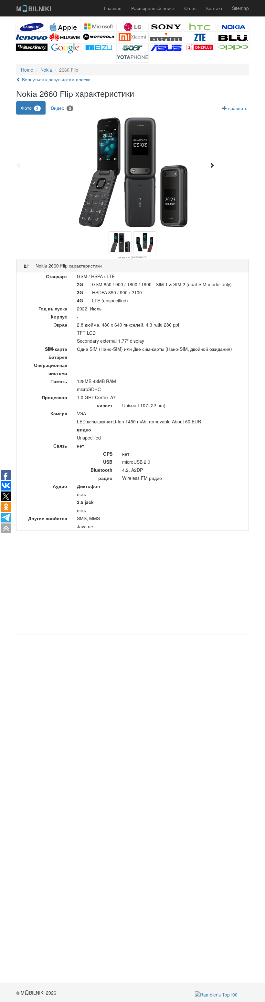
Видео (61, 108)
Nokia (46, 69)
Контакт (214, 8)
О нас (190, 8)
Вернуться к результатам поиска (55, 79)
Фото (29, 108)
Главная (113, 8)
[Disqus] (132, 721)
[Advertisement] (132, 582)
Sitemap (240, 8)
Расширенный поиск (153, 8)
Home (27, 69)
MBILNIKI (33, 8)
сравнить (237, 108)
